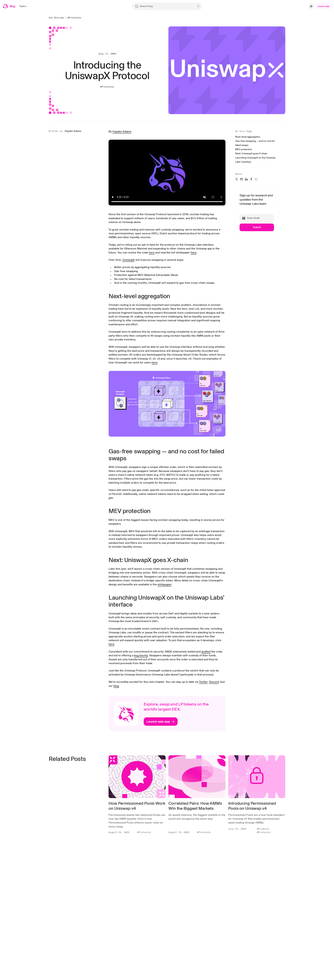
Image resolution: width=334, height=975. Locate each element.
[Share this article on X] (236, 179)
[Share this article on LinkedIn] (246, 179)
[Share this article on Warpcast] (241, 179)
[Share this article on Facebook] (251, 179)
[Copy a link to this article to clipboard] (256, 179)
